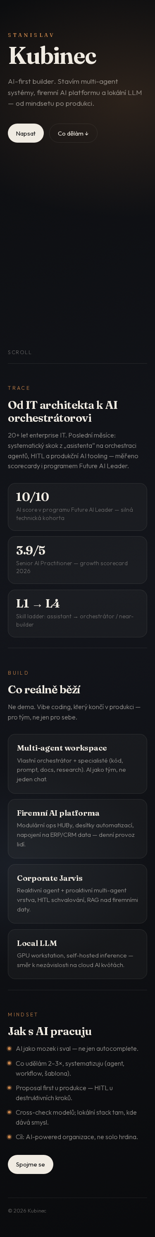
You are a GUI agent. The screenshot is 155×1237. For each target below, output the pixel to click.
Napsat (26, 133)
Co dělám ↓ (73, 133)
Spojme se (30, 1164)
